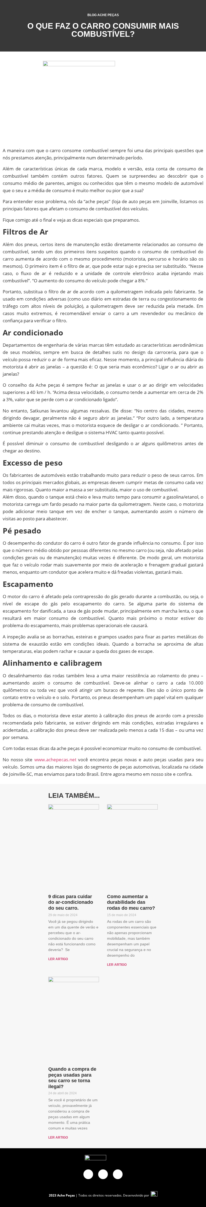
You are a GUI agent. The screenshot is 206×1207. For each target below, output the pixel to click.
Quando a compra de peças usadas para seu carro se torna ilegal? (72, 1077)
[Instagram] (118, 1174)
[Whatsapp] (103, 1174)
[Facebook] (88, 1174)
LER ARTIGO (58, 959)
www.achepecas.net (55, 759)
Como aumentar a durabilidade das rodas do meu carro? (131, 902)
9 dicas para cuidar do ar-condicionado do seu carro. (70, 902)
